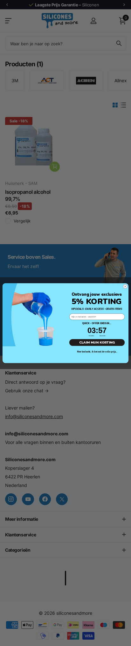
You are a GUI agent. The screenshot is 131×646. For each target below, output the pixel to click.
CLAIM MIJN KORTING (97, 342)
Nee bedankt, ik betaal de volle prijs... (97, 351)
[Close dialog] (125, 286)
